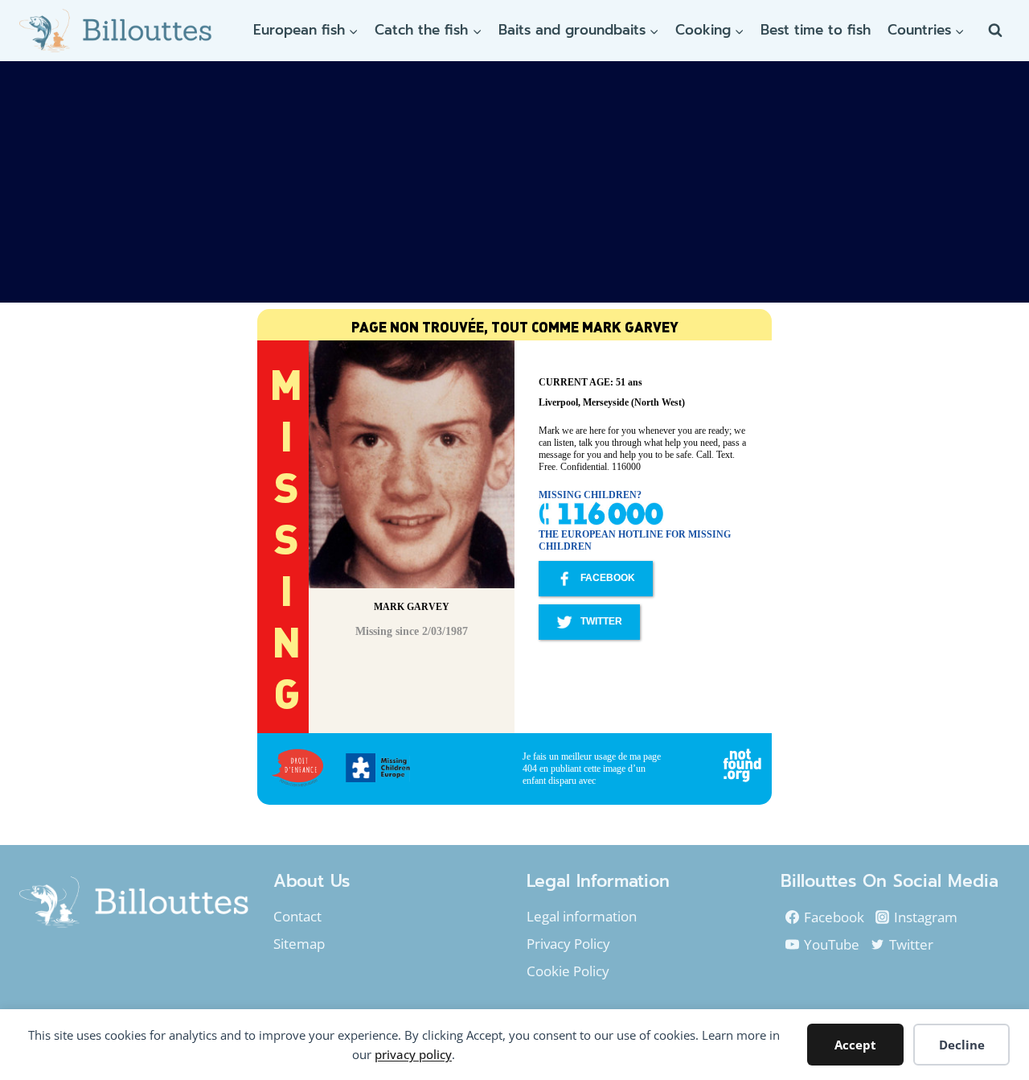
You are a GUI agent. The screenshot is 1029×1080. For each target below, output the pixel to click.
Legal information (582, 916)
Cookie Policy (568, 971)
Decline (962, 1045)
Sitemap (299, 943)
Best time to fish (815, 29)
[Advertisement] (514, 182)
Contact (297, 916)
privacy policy (413, 1054)
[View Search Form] (995, 30)
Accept (855, 1045)
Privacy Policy (568, 943)
